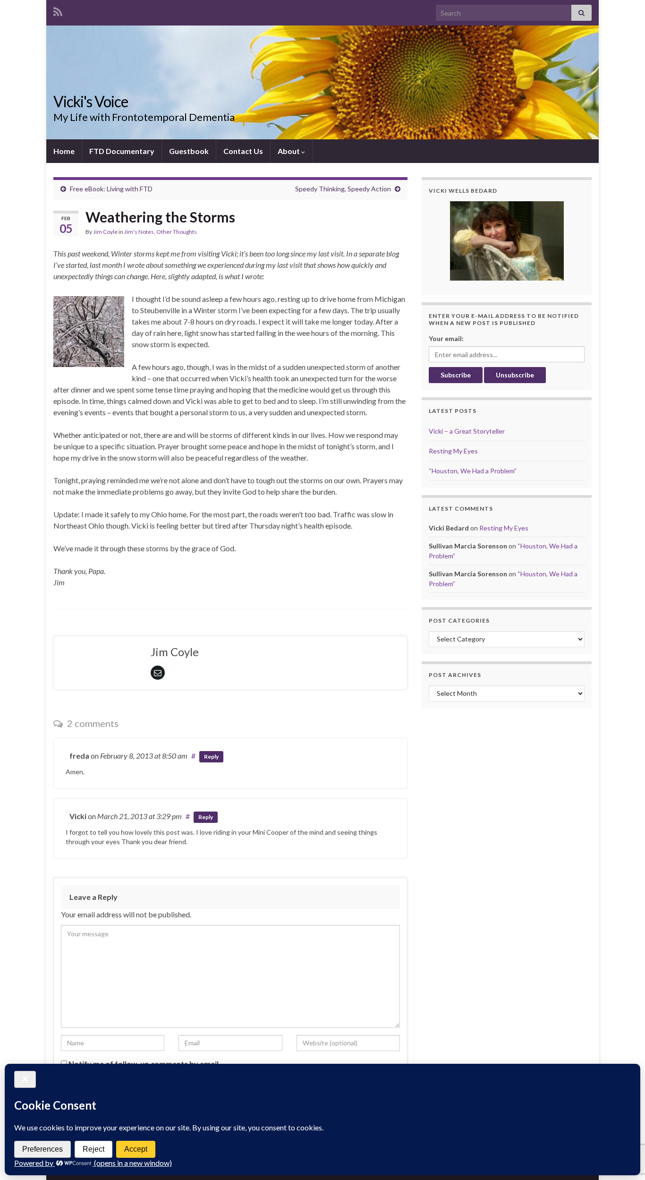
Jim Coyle (105, 231)
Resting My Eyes (453, 451)
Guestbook (189, 150)
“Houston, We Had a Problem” (473, 471)
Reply (211, 756)
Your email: (446, 338)
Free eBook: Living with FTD (111, 189)
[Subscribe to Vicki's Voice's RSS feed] (57, 10)
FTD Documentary (121, 150)
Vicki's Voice (90, 101)
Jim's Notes (139, 231)
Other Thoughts (176, 231)
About (289, 150)
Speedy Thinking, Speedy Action (343, 189)
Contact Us (243, 150)
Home (64, 150)
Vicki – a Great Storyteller (467, 431)
